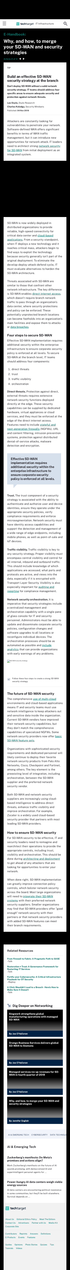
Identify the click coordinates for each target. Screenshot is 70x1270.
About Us (9, 1219)
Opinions (19, 1245)
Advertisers (23, 1223)
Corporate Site (12, 1226)
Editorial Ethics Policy (27, 1219)
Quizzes (43, 1245)
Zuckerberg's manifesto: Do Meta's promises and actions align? (29, 1159)
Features (31, 1237)
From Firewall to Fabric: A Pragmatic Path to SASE (33, 959)
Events (21, 1237)
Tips (52, 1245)
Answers (34, 1234)
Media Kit (53, 1223)
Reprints (23, 1234)
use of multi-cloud (44, 698)
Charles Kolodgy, (16, 106)
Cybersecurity (39, 1135)
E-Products (10, 1237)
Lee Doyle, (12, 103)
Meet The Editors (47, 1219)
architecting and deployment (41, 858)
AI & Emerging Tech (18, 1135)
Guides (8, 1245)
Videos (19, 1248)
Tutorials (9, 1248)
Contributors (11, 1234)
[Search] (65, 23)
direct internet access (46, 293)
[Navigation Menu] (4, 23)
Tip (9, 68)
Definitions (46, 1234)
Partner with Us (39, 1223)
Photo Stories (31, 1245)
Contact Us (10, 1223)
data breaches (19, 326)
